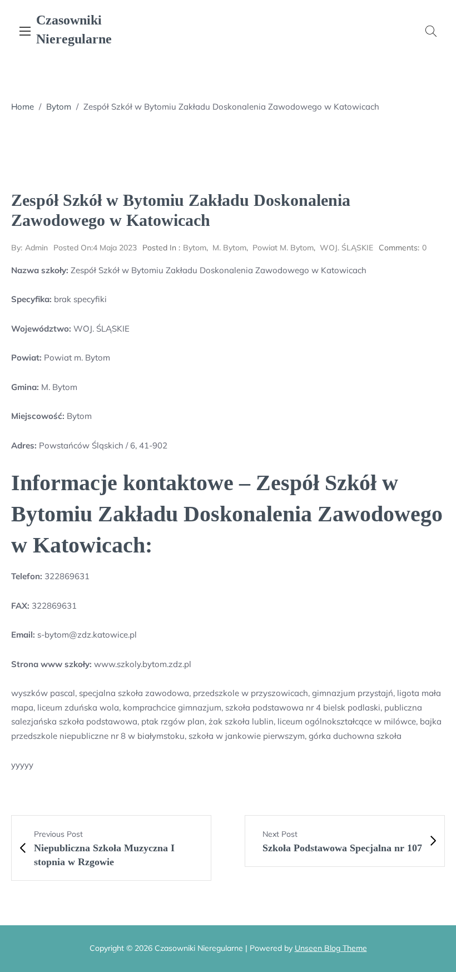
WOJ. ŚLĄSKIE (346, 248)
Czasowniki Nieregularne (74, 29)
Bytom (58, 106)
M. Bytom (229, 248)
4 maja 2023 (95, 248)
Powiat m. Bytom (283, 248)
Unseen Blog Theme (331, 948)
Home (22, 106)
